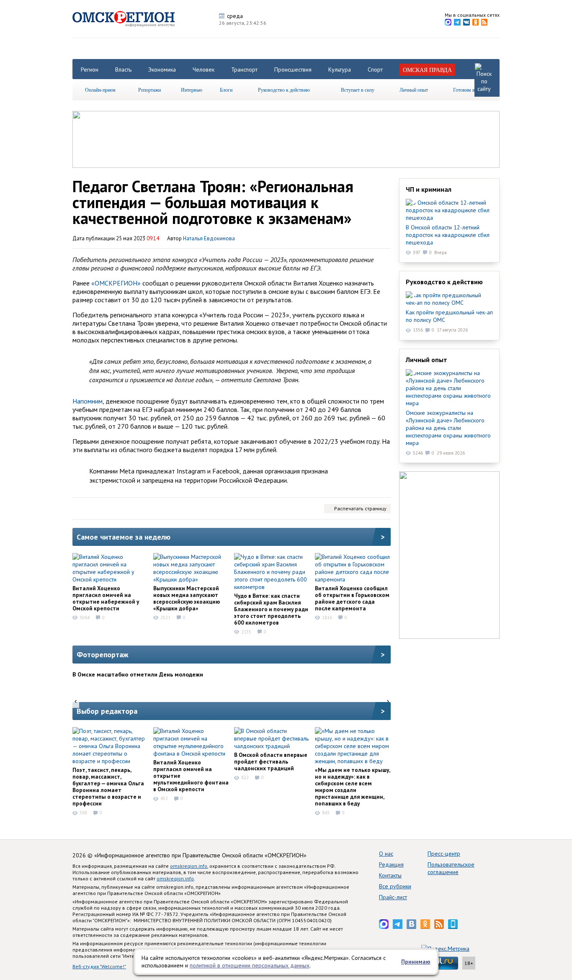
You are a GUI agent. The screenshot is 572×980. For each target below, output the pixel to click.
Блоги (226, 89)
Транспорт (244, 69)
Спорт (375, 69)
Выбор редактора (107, 711)
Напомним (87, 401)
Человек (203, 69)
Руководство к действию (284, 89)
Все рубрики (395, 886)
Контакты (390, 875)
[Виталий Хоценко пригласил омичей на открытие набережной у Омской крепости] (110, 568)
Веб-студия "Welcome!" (99, 966)
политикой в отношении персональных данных (249, 965)
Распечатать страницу (360, 508)
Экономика (162, 69)
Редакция (391, 864)
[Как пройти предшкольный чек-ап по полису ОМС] (449, 298)
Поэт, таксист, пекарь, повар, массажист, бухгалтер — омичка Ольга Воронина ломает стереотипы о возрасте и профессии (108, 786)
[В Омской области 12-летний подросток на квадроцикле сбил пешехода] (449, 210)
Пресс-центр (444, 853)
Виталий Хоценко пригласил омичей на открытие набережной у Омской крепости (105, 598)
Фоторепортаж (103, 654)
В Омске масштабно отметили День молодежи (137, 674)
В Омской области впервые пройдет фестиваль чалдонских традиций (270, 761)
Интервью (191, 89)
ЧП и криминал (428, 189)
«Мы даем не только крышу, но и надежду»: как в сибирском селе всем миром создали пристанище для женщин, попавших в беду (352, 786)
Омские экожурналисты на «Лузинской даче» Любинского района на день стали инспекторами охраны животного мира (448, 428)
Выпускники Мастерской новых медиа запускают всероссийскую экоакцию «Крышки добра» (186, 598)
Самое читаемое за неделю (123, 537)
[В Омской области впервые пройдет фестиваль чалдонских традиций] (271, 738)
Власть (123, 69)
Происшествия (293, 69)
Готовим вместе (470, 89)
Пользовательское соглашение (451, 868)
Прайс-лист (393, 897)
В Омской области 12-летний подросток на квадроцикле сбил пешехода (448, 235)
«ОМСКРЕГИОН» (116, 283)
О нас (386, 853)
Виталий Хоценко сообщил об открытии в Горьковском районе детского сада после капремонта (352, 598)
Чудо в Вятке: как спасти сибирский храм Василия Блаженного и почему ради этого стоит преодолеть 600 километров (271, 609)
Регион (89, 69)
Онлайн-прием (100, 89)
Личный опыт (413, 89)
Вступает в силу (357, 89)
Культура (339, 69)
